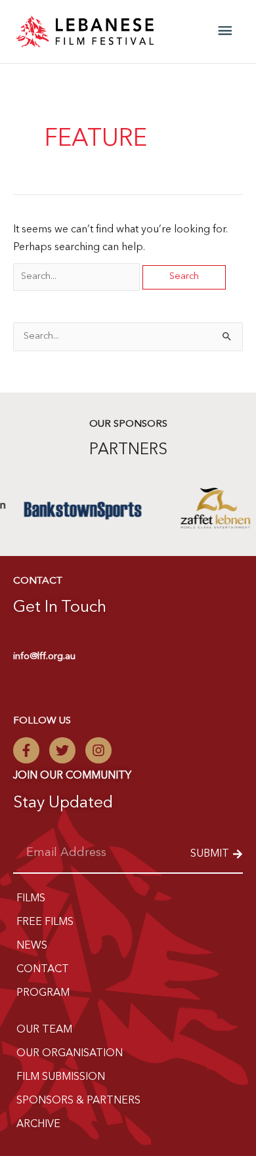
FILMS (30, 898)
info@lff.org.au (44, 657)
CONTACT (42, 969)
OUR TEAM (44, 1030)
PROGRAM (43, 993)
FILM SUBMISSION (60, 1077)
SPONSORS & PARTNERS (78, 1101)
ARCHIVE (38, 1124)
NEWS (31, 946)
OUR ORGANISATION (69, 1053)
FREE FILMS (45, 922)
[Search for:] (77, 276)
